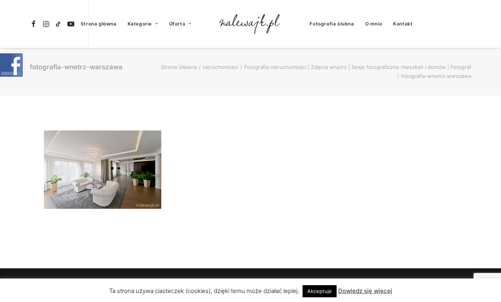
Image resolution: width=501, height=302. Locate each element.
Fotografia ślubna (332, 24)
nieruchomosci (220, 67)
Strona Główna (179, 67)
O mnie (373, 24)
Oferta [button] (177, 24)
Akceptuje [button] (319, 291)
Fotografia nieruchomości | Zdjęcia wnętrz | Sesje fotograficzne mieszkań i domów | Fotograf (357, 67)
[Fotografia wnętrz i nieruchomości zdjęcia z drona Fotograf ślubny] (250, 24)
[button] (35, 24)
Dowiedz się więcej (365, 291)
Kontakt (403, 24)
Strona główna (99, 24)
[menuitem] (35, 24)
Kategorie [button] (140, 24)
